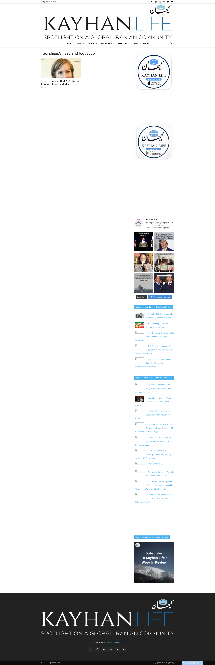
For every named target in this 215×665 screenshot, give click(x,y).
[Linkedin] (160, 1)
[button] (171, 44)
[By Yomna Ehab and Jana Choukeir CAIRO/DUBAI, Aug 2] (143, 283)
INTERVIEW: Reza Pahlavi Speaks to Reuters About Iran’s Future (153, 415)
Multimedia (106, 44)
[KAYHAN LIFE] (107, 22)
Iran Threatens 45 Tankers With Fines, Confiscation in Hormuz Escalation (154, 337)
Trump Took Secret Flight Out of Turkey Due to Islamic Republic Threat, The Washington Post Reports (154, 485)
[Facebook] (151, 1)
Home (68, 44)
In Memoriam (124, 44)
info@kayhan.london (112, 642)
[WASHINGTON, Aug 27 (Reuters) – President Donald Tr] (164, 241)
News (79, 44)
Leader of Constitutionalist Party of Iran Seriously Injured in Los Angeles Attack (153, 388)
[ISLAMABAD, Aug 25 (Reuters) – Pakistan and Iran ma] (164, 262)
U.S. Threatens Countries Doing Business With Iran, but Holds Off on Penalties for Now (154, 350)
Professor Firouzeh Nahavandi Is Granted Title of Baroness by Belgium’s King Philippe (154, 498)
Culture (91, 44)
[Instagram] (156, 1)
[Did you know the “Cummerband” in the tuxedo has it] (143, 262)
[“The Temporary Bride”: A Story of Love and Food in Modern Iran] (61, 68)
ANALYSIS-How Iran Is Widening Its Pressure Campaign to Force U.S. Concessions (153, 454)
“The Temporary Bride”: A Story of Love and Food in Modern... (60, 83)
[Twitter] (168, 1)
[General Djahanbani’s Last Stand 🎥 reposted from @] (164, 283)
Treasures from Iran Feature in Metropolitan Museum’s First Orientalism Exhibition (154, 441)
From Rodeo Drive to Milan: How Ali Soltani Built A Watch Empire (153, 402)
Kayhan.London (141, 44)
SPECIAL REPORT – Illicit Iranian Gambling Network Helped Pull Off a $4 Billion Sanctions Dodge (154, 428)
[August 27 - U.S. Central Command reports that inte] (143, 241)
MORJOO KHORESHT (157, 464)
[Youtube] (172, 1)
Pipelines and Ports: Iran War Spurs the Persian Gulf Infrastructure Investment (153, 363)
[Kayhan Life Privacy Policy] (164, 663)
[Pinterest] (164, 1)
